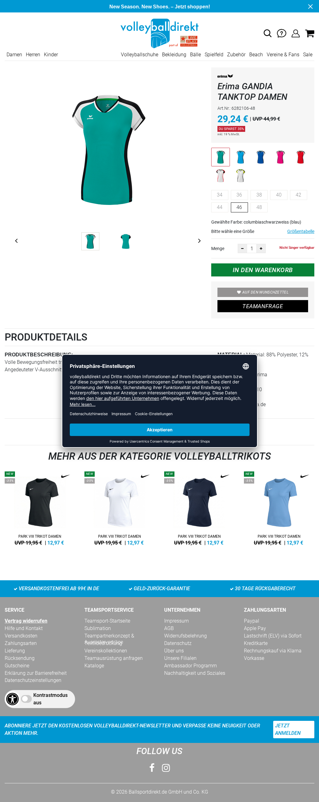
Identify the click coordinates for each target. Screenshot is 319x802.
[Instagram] (166, 768)
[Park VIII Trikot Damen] (40, 507)
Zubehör (236, 55)
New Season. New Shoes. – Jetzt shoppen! (159, 6)
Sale (307, 55)
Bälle (195, 55)
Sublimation (97, 628)
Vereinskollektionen (105, 651)
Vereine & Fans (283, 55)
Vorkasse (254, 658)
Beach (256, 55)
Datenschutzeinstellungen (33, 680)
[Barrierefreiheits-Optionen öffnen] (12, 699)
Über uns (174, 651)
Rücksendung (20, 658)
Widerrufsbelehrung (185, 636)
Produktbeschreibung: (39, 354)
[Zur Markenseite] (225, 77)
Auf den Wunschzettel (265, 292)
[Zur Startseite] (159, 33)
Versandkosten (21, 636)
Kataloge (94, 666)
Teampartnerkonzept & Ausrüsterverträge (109, 636)
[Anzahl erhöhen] (261, 248)
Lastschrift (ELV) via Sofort (273, 636)
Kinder (51, 55)
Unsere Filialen (180, 658)
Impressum (176, 621)
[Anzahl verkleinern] (242, 248)
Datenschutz (178, 643)
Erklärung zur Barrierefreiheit (36, 673)
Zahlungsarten (21, 643)
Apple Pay (255, 628)
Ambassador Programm (190, 666)
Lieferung (15, 651)
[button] (267, 33)
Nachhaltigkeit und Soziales (194, 673)
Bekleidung (174, 55)
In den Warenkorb (263, 270)
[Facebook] (152, 768)
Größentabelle (300, 231)
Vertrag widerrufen (26, 621)
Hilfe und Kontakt (24, 628)
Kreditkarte (256, 643)
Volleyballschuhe (139, 55)
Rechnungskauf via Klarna (273, 651)
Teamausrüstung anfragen (113, 658)
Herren (33, 55)
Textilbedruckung (103, 643)
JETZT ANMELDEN (288, 729)
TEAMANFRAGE (262, 306)
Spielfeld (214, 55)
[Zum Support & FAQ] (281, 33)
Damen (14, 55)
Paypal (251, 621)
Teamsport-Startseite (107, 621)
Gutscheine (17, 666)
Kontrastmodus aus (50, 699)
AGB (169, 628)
